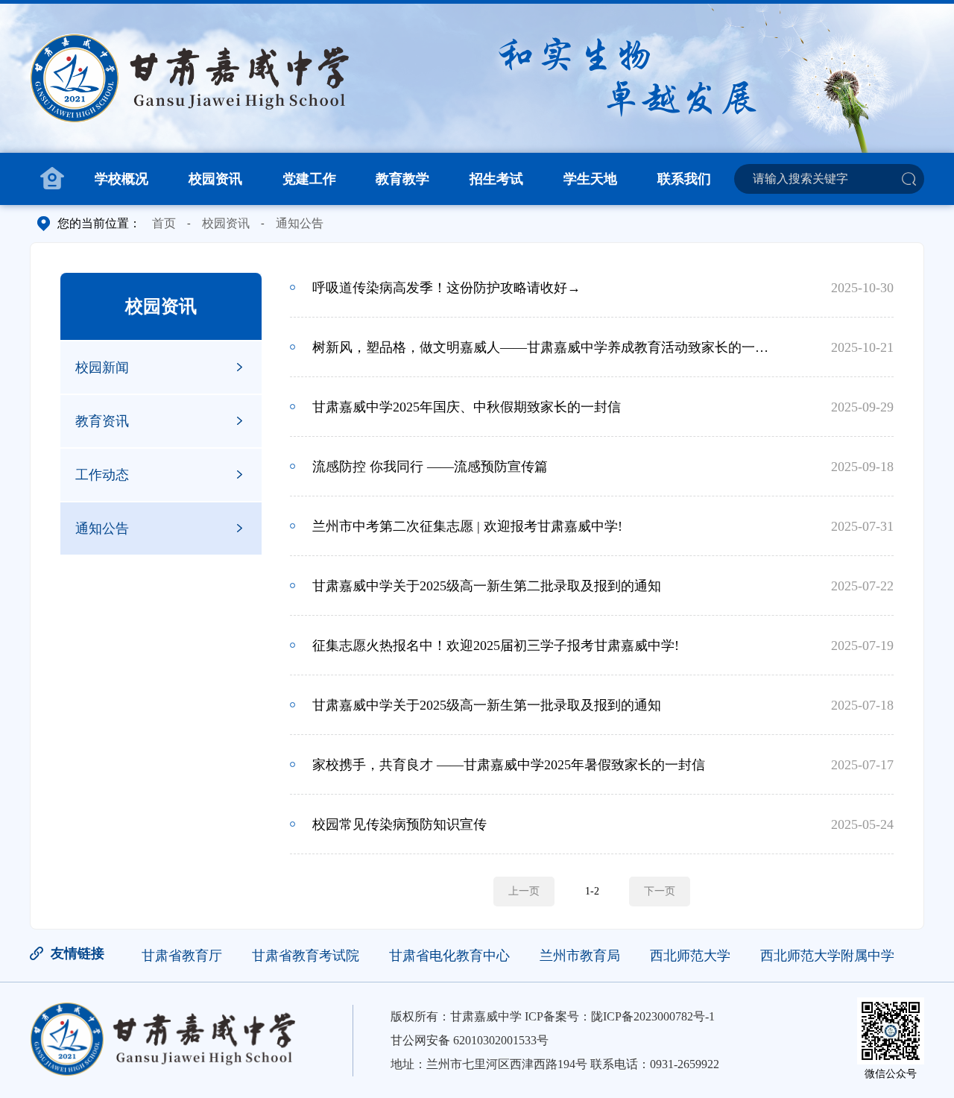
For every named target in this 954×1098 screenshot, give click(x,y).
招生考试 (496, 178)
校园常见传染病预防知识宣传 (399, 824)
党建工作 (309, 178)
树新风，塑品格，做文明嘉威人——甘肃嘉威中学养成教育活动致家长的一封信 (542, 347)
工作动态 (102, 474)
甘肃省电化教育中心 (449, 955)
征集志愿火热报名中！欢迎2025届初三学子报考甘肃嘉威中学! (495, 645)
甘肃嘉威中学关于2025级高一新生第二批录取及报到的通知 (486, 585)
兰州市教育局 (580, 955)
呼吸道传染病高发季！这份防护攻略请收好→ (446, 287)
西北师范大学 (690, 955)
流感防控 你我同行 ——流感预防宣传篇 (430, 466)
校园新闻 (102, 367)
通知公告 (299, 223)
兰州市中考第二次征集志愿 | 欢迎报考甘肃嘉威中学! (467, 526)
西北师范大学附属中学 (827, 955)
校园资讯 (215, 178)
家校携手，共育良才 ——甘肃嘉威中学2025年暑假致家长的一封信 (508, 764)
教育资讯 (102, 421)
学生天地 (590, 178)
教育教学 (402, 178)
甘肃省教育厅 (182, 955)
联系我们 (684, 178)
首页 (164, 223)
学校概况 (121, 178)
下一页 (659, 891)
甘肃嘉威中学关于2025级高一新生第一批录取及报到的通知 (486, 705)
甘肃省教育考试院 (305, 955)
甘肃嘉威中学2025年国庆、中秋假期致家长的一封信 (466, 407)
